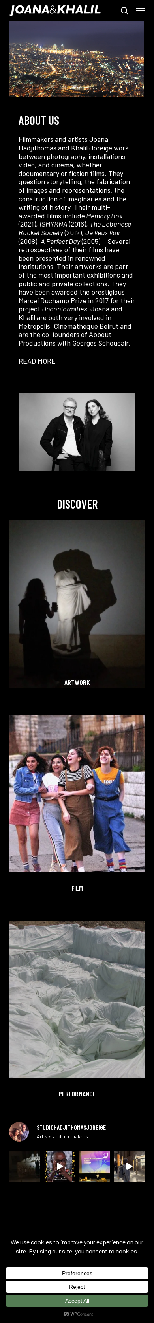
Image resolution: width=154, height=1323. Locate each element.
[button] (140, 11)
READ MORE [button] (37, 361)
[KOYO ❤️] (59, 1166)
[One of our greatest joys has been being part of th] (94, 1166)
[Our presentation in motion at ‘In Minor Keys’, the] (129, 1166)
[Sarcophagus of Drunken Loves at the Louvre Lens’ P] (24, 1166)
